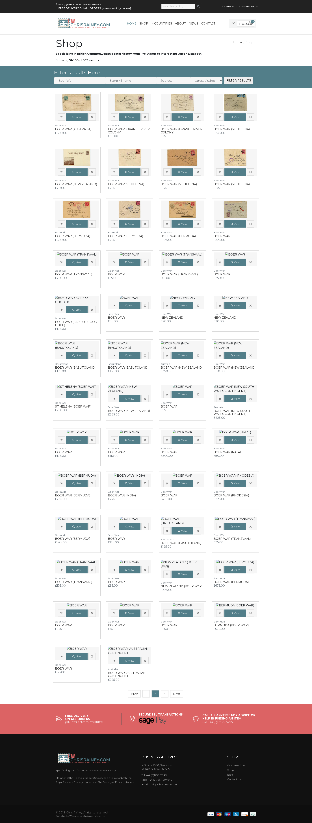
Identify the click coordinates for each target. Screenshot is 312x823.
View (78, 117)
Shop (143, 23)
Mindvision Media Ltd (94, 816)
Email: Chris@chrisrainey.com (159, 784)
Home (131, 23)
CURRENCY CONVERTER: (238, 6)
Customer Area (236, 765)
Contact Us (234, 779)
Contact (208, 23)
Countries (162, 23)
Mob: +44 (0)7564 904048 (157, 779)
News (193, 23)
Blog (230, 774)
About (180, 23)
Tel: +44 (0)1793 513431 (155, 775)
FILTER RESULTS (238, 80)
